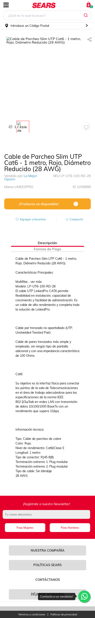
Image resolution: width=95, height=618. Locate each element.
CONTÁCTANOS (47, 580)
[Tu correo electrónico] (48, 516)
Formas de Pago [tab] (47, 249)
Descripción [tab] (47, 243)
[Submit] (86, 15)
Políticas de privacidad (63, 614)
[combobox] (47, 15)
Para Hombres (70, 527)
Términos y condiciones (31, 614)
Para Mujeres (25, 527)
